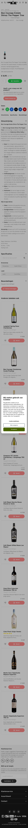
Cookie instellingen (14, 421)
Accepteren (14, 429)
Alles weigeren (14, 425)
